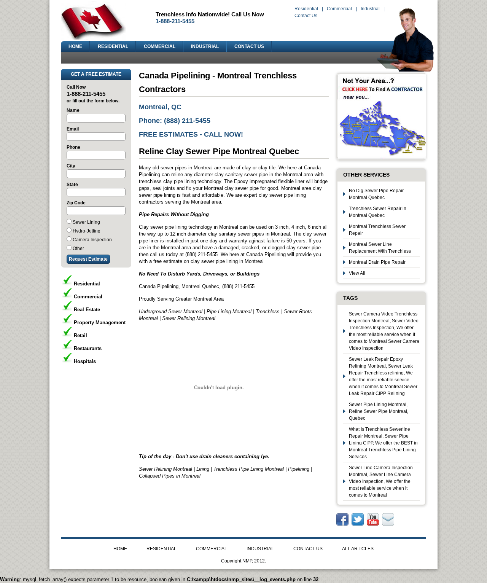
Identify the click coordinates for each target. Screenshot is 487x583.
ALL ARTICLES (358, 548)
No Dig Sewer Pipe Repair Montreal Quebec (376, 194)
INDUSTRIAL (205, 46)
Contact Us (305, 15)
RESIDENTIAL (113, 46)
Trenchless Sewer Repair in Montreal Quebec (377, 212)
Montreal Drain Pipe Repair (377, 262)
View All (357, 273)
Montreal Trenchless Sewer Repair (377, 230)
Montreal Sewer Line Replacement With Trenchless (380, 248)
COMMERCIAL (159, 46)
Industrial (370, 8)
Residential (306, 8)
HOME (75, 46)
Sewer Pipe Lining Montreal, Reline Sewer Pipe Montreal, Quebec (378, 411)
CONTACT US (249, 46)
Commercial (339, 8)
